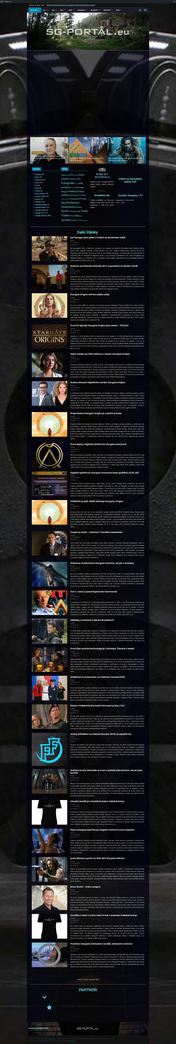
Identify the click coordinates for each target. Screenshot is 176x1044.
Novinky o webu (37, 103)
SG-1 (44, 10)
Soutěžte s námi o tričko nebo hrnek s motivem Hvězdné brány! (103, 915)
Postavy (67, 199)
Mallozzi (74, 191)
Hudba (76, 183)
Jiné (70, 10)
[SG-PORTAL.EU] (88, 14)
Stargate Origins (40, 210)
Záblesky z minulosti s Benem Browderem (92, 620)
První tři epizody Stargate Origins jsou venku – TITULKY (99, 325)
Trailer (65, 215)
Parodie (63, 199)
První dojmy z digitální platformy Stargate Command (98, 444)
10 (77, 780)
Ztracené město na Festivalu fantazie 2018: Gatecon (86, 159)
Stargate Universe (41, 215)
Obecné (48, 103)
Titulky (84, 211)
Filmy (37, 177)
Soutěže (79, 207)
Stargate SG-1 (40, 213)
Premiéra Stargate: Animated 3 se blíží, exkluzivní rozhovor (101, 943)
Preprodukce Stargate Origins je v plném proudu (96, 413)
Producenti (74, 199)
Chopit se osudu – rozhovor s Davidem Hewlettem (96, 532)
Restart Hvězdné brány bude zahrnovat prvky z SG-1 (97, 705)
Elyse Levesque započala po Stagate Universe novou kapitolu (102, 829)
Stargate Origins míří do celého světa (89, 294)
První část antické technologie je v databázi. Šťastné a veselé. (102, 648)
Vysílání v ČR (76, 220)
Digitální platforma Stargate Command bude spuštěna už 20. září (104, 472)
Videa (76, 215)
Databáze (81, 10)
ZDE (97, 979)
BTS (71, 175)
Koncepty (79, 187)
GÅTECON (107, 10)
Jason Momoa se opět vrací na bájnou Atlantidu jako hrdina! (125, 159)
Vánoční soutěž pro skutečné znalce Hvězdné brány (97, 801)
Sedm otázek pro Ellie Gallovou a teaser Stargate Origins (100, 353)
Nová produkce (95, 127)
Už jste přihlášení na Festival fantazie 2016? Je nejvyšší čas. (101, 734)
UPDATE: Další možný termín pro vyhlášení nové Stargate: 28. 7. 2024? (101, 132)
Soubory (94, 10)
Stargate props (75, 211)
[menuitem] (2, 1)
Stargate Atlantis (40, 207)
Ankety (63, 175)
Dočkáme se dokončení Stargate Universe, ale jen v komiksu (102, 563)
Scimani (72, 297)
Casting (76, 175)
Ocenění (82, 195)
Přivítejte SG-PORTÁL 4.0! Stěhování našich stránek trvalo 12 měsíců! (70, 106)
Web (117, 10)
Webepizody (85, 220)
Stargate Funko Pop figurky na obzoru (72, 133)
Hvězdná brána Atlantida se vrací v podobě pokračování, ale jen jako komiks (106, 771)
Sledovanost (68, 206)
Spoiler (65, 211)
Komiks (37, 191)
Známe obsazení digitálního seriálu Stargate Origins (97, 382)
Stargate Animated (41, 204)
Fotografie (67, 183)
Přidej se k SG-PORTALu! (102, 176)
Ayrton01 (72, 328)
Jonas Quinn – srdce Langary (85, 886)
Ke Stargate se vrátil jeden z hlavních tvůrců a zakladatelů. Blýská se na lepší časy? (48, 158)
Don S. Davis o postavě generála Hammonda (93, 591)
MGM (81, 191)
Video (81, 216)
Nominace (74, 195)
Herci (112, 155)
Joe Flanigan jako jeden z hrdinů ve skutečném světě (97, 237)
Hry (36, 185)
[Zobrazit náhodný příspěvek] (145, 10)
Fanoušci (74, 155)
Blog (68, 175)
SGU (61, 10)
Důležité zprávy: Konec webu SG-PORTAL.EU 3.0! (68, 5)
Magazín (65, 191)
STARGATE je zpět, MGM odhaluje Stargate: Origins (96, 501)
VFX (71, 216)
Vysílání (65, 219)
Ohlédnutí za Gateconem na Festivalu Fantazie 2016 (97, 677)
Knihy (37, 188)
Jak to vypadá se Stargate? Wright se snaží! (131, 133)
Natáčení (65, 195)
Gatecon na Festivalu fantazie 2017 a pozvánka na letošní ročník (104, 266)
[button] (38, 10)
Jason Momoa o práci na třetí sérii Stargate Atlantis (97, 858)
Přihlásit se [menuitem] (7, 1)
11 (78, 332)
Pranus (33, 109)
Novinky (33, 10)
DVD (78, 179)
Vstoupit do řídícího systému (39, 1028)
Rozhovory (73, 202)
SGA (53, 10)
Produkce (38, 202)
